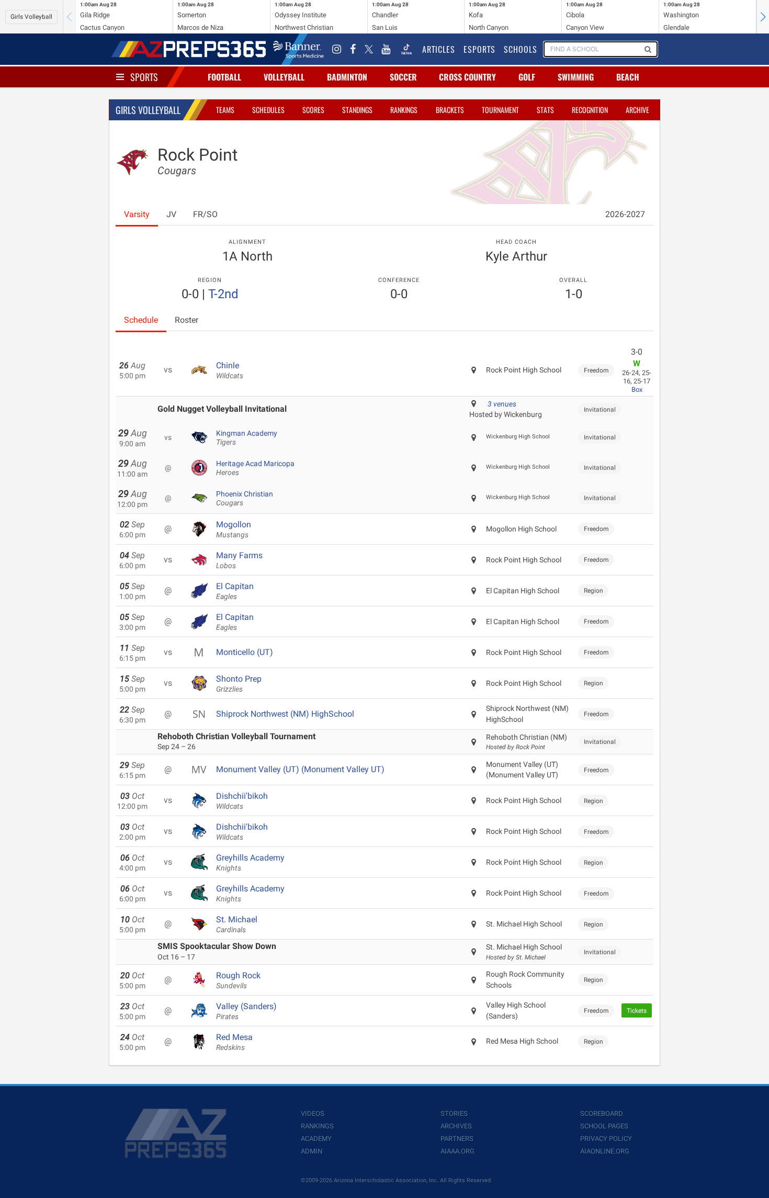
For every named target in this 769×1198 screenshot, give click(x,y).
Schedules (268, 109)
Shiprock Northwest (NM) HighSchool (285, 714)
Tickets (637, 1010)
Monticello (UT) (244, 652)
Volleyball (284, 77)
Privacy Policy (606, 1139)
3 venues (502, 404)
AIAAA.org (457, 1151)
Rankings (403, 109)
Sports (144, 77)
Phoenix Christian (244, 498)
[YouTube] (386, 49)
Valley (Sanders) (246, 1011)
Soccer (403, 77)
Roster (186, 320)
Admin (311, 1151)
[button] (762, 16)
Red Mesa (234, 1042)
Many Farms (239, 560)
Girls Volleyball (31, 16)
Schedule (141, 320)
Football (224, 77)
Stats (545, 109)
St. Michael (236, 924)
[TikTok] (406, 49)
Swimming (576, 77)
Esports (479, 49)
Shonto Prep (239, 684)
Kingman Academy (246, 438)
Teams (225, 109)
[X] (369, 49)
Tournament (500, 109)
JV (171, 214)
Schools (520, 49)
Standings (357, 109)
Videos (312, 1113)
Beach (627, 77)
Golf (526, 77)
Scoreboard (601, 1113)
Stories (454, 1113)
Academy (316, 1139)
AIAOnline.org (604, 1151)
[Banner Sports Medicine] (298, 49)
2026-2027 (625, 214)
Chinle (229, 370)
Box (636, 389)
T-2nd (223, 294)
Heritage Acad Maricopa (255, 468)
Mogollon (233, 529)
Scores (313, 109)
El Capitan (235, 591)
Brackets (450, 109)
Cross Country (467, 77)
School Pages (604, 1126)
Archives (456, 1126)
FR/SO (205, 214)
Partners (456, 1139)
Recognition (590, 109)
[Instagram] (337, 49)
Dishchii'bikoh (242, 801)
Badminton (347, 77)
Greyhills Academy (250, 863)
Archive (637, 109)
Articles (438, 49)
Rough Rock (238, 980)
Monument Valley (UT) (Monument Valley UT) (300, 769)
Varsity (137, 214)
